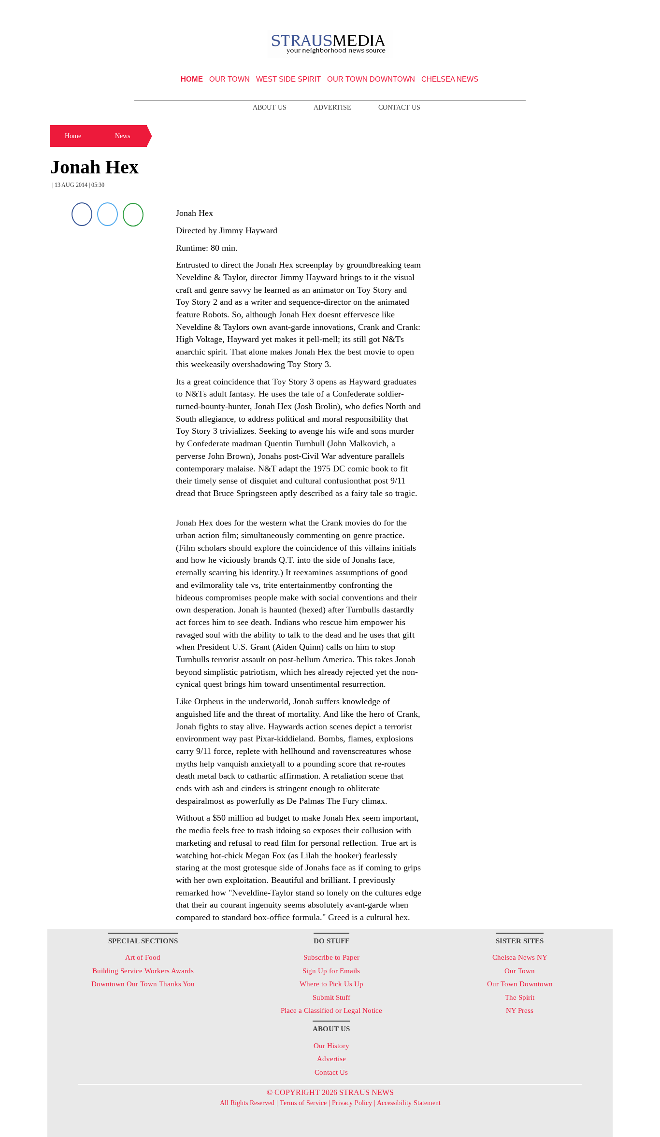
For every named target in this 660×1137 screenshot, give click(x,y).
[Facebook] (82, 214)
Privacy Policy (352, 1103)
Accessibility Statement (409, 1103)
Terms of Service (303, 1103)
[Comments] (133, 214)
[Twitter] (107, 214)
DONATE (585, 11)
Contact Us (399, 107)
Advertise (332, 107)
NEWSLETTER (529, 11)
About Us (270, 107)
